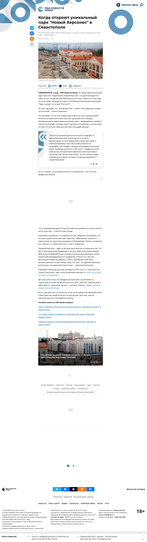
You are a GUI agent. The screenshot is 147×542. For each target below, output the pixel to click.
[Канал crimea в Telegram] (57, 489)
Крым (89, 385)
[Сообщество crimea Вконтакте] (65, 489)
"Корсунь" (96, 385)
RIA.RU (100, 504)
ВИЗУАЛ (90, 497)
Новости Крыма (80, 385)
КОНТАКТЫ (74, 504)
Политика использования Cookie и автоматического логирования (22, 523)
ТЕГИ (107, 504)
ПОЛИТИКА (57, 497)
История (56, 388)
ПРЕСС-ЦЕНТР (54, 504)
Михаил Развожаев (47, 385)
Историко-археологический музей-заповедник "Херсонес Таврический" (70, 392)
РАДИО (64, 504)
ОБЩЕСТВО (67, 497)
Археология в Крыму (68, 388)
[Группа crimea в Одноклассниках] (82, 489)
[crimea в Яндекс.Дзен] (73, 489)
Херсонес (69, 385)
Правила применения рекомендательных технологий (22, 528)
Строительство (82, 388)
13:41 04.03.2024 (43, 39)
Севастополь (60, 385)
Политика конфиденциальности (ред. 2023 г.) (19, 526)
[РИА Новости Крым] (51, 9)
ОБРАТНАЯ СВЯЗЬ (88, 504)
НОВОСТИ (42, 504)
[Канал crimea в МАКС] (90, 489)
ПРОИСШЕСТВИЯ (79, 497)
